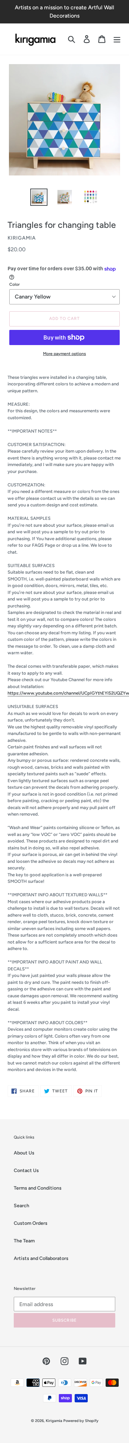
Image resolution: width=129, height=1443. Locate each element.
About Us (24, 1153)
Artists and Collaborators (41, 1258)
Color (14, 284)
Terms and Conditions (38, 1188)
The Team (24, 1241)
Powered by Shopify (80, 1421)
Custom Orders (30, 1223)
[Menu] (117, 39)
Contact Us (26, 1170)
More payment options (64, 353)
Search (21, 1206)
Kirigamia (54, 1421)
